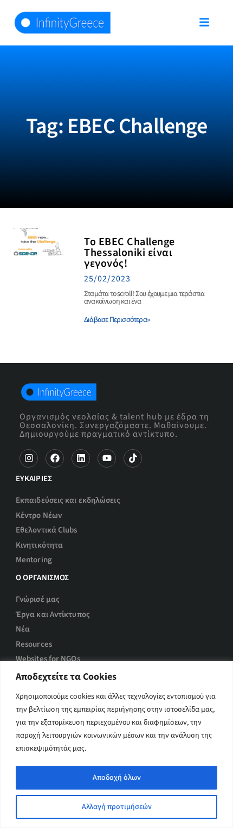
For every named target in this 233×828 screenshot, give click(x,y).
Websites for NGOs (48, 659)
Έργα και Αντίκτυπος (53, 614)
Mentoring (34, 560)
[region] (116, 744)
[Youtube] (107, 458)
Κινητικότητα (39, 545)
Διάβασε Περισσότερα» (117, 319)
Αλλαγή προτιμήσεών (117, 806)
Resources (34, 644)
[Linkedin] (81, 458)
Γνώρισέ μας (38, 599)
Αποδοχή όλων (117, 777)
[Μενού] (204, 22)
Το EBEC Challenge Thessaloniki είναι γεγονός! (129, 252)
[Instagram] (29, 458)
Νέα (23, 629)
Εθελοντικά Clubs (46, 530)
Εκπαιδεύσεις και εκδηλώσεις (68, 500)
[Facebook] (55, 458)
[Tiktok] (133, 458)
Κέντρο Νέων (39, 515)
